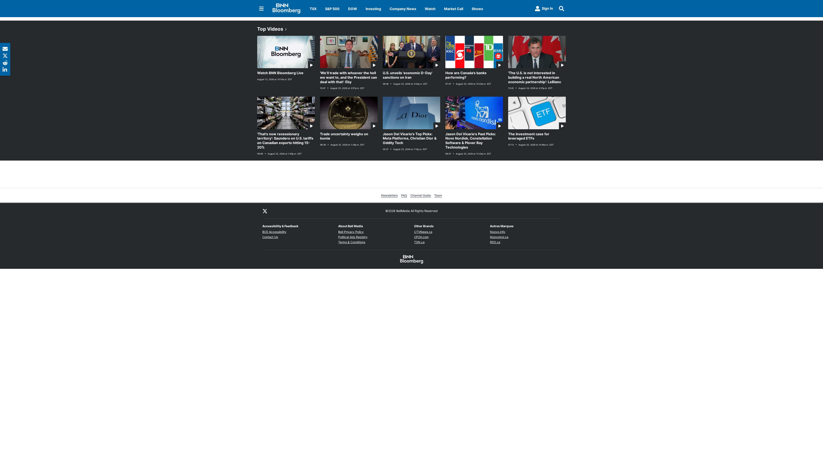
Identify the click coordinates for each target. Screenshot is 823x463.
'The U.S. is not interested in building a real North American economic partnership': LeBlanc (534, 77)
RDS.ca (495, 242)
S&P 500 (332, 9)
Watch (430, 9)
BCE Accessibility (274, 232)
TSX (313, 9)
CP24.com (421, 237)
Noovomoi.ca (499, 237)
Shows (477, 9)
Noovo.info (497, 232)
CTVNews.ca (423, 232)
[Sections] (261, 8)
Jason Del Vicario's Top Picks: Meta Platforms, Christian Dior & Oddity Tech (410, 138)
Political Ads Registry (353, 237)
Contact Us (270, 237)
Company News (403, 9)
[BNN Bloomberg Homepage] (286, 8)
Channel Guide (420, 195)
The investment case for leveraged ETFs (528, 136)
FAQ (404, 195)
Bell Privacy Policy (351, 232)
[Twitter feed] (264, 210)
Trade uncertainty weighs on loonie (344, 136)
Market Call (453, 9)
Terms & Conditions (351, 242)
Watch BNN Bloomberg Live (280, 73)
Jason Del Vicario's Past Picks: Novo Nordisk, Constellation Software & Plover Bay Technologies (470, 140)
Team (438, 195)
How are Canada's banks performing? (466, 75)
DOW (352, 9)
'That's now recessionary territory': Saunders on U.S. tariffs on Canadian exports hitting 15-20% (285, 140)
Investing (373, 9)
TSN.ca (419, 242)
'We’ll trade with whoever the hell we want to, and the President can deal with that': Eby (348, 77)
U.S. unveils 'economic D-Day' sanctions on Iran (407, 75)
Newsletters (389, 195)
